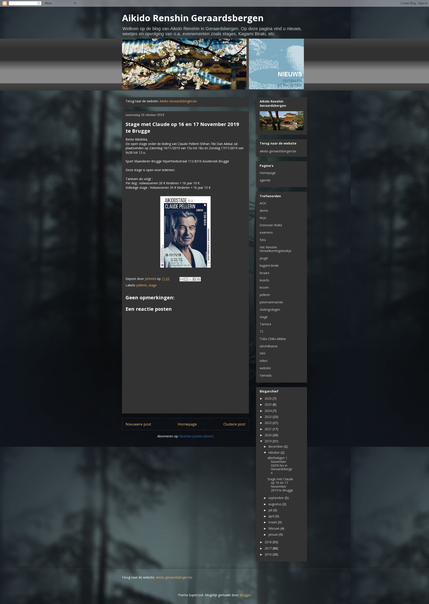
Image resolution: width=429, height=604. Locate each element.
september (276, 498)
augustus (275, 504)
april (271, 516)
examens (266, 232)
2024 (269, 411)
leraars (264, 273)
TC (262, 331)
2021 (269, 429)
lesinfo (264, 280)
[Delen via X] (190, 279)
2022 (269, 423)
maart (273, 522)
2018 (269, 542)
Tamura (265, 324)
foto (263, 240)
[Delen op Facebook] (194, 279)
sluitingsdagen (270, 309)
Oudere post (234, 424)
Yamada (265, 375)
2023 (269, 417)
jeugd (264, 258)
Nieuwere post (138, 424)
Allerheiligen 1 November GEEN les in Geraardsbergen (279, 465)
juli (270, 510)
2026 (269, 398)
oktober (274, 452)
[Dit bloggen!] (186, 279)
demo (264, 210)
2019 (269, 441)
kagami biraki (269, 265)
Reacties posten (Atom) (196, 436)
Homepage (187, 424)
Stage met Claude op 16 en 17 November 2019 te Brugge (280, 484)
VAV (262, 353)
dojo (263, 218)
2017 (269, 548)
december (276, 446)
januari (273, 534)
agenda (265, 180)
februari (274, 528)
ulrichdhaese (269, 346)
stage (153, 285)
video (263, 361)
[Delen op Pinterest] (198, 279)
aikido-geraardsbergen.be (278, 151)
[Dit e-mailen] (181, 279)
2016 (269, 554)
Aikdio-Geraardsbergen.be (178, 101)
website (265, 368)
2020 (269, 435)
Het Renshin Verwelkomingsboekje (275, 249)
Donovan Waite (271, 225)
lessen (264, 287)
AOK (263, 203)
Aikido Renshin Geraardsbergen (193, 18)
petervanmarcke (271, 302)
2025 (269, 404)
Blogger (245, 595)
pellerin (142, 285)
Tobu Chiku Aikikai (273, 339)
